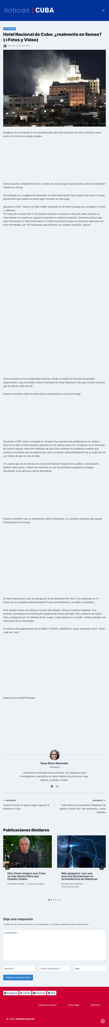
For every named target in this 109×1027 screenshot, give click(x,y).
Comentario (11, 932)
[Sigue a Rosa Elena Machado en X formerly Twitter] (57, 786)
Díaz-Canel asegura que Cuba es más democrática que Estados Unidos (26, 876)
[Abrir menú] (103, 10)
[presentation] (27, 851)
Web (77, 968)
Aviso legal (73, 1005)
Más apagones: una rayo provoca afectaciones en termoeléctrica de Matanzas (79, 876)
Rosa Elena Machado (20, 46)
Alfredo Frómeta (18, 884)
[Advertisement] (54, 160)
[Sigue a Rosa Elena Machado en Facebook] (52, 786)
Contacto (95, 1005)
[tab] (49, 900)
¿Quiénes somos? (47, 1005)
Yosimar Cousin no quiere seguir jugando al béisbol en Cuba (26, 804)
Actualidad (9, 29)
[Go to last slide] (7, 866)
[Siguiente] (101, 866)
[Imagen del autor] (5, 46)
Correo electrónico (50, 968)
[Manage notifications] (103, 1021)
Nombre (9, 968)
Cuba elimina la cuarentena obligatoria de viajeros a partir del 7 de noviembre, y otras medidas (82, 806)
